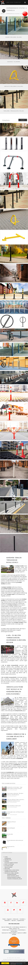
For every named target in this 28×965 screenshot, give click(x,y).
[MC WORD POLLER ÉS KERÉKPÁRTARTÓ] (14, 377)
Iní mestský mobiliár (9, 865)
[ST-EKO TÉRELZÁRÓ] (14, 488)
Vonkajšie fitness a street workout (12, 870)
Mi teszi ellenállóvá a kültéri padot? (14, 805)
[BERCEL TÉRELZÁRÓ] (14, 199)
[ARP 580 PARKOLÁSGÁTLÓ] (14, 161)
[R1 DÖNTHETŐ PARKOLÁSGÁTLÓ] (14, 393)
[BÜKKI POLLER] (14, 253)
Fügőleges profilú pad (11, 821)
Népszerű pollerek (8, 867)
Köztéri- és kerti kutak (9, 864)
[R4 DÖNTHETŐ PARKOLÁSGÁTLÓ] (14, 450)
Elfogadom (5, 963)
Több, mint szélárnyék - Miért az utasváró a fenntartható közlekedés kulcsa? (15, 800)
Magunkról (9, 919)
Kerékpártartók (8, 858)
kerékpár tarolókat (18, 622)
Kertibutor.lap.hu (5, 930)
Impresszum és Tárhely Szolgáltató (9, 932)
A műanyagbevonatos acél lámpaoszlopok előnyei (15, 812)
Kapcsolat (14, 920)
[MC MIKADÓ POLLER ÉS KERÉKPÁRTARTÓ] (14, 335)
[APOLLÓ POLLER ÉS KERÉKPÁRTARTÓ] (14, 143)
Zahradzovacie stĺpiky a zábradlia (11, 873)
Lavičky (6, 856)
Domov (3, 13)
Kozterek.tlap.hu (21, 930)
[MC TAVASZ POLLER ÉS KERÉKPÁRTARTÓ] (14, 363)
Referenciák (15, 919)
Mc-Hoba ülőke (10, 834)
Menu (3, 11)
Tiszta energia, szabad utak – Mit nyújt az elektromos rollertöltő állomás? (15, 794)
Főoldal (3, 919)
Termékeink (22, 919)
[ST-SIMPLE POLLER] (14, 505)
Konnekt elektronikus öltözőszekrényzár (15, 840)
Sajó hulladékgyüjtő (11, 828)
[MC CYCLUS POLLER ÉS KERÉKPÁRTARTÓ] (14, 321)
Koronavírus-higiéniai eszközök (11, 862)
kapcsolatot (16, 778)
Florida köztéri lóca (10, 846)
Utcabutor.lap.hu (13, 930)
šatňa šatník (7, 868)
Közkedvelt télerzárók (13, 61)
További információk (19, 963)
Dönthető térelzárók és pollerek (13, 86)
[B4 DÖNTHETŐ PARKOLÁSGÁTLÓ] (14, 180)
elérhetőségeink (14, 727)
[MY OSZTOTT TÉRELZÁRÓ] (14, 129)
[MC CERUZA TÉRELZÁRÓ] (14, 307)
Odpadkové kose (8, 859)
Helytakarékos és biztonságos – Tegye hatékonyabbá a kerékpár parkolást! (14, 788)
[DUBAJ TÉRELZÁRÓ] (14, 273)
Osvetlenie (7, 861)
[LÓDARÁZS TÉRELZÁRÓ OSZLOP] (14, 291)
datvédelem (7, 920)
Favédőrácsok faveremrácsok (11, 871)
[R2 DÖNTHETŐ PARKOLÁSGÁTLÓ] (14, 411)
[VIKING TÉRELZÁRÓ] (14, 543)
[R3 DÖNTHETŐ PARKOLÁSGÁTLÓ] (14, 431)
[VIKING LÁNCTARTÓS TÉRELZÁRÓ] (14, 523)
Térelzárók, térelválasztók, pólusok (14, 110)
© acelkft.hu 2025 (13, 957)
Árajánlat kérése (20, 920)
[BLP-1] (14, 219)
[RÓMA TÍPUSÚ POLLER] (14, 469)
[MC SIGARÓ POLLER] (14, 349)
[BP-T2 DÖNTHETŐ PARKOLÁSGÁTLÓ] (14, 237)
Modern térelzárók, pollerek (14, 37)
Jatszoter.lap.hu (14, 931)
